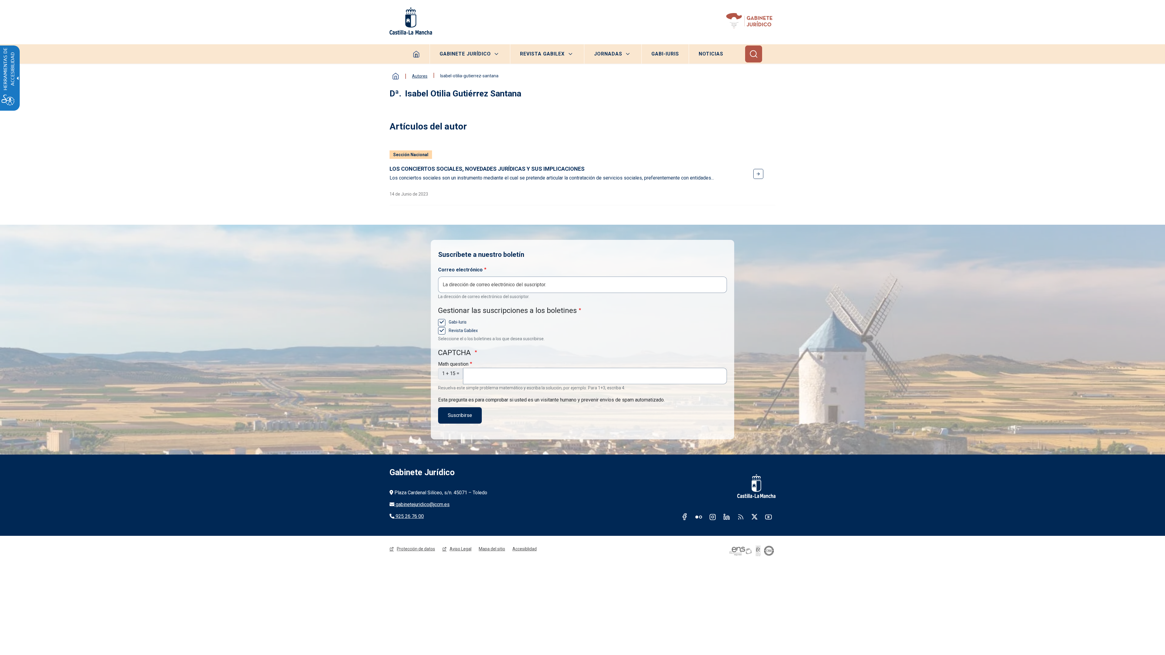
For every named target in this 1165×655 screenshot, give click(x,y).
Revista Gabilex (542, 54)
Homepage (416, 54)
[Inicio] (750, 21)
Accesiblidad (524, 548)
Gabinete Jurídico (465, 54)
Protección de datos (416, 548)
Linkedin (727, 516)
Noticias (711, 54)
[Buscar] (753, 53)
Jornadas (608, 54)
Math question (453, 364)
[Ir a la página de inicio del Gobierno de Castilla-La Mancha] (411, 21)
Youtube (768, 516)
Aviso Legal (460, 548)
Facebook (685, 516)
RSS (741, 516)
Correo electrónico (460, 270)
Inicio (395, 76)
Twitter (754, 516)
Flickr (699, 516)
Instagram (713, 516)
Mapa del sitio (492, 548)
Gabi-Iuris (665, 54)
